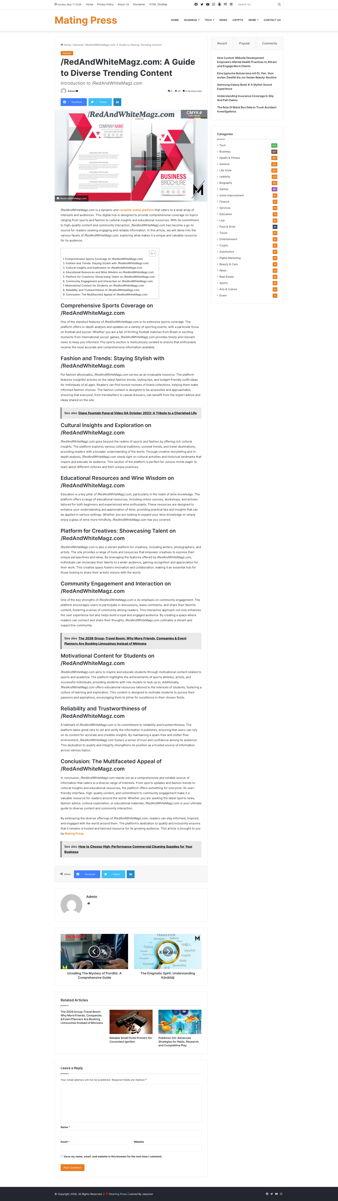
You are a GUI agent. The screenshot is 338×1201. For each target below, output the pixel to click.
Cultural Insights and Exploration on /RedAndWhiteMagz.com (104, 267)
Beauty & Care (228, 264)
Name (65, 1127)
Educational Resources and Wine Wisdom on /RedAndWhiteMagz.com (110, 272)
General (78, 44)
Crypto (238, 20)
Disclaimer (139, 4)
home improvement (231, 195)
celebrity (224, 176)
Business (190, 20)
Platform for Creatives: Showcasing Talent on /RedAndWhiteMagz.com (110, 276)
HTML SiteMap (158, 4)
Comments (269, 43)
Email (65, 1141)
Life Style (225, 170)
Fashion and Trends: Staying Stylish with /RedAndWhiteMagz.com (107, 263)
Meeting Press (118, 1194)
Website (139, 1141)
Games (223, 189)
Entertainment (228, 239)
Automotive (226, 251)
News (223, 20)
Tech (208, 20)
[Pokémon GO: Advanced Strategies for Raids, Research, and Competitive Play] (179, 1022)
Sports (223, 283)
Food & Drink (227, 226)
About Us (123, 4)
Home (89, 4)
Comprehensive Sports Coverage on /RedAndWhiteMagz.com (104, 258)
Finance (224, 201)
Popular (244, 43)
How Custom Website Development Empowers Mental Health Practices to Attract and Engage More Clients (247, 62)
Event (223, 295)
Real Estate (226, 276)
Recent (222, 43)
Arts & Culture (228, 289)
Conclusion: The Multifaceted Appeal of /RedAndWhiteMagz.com (106, 294)
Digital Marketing (230, 257)
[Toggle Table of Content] (150, 253)
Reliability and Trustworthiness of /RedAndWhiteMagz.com (102, 290)
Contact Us (272, 20)
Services (224, 207)
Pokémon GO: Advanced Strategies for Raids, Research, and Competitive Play (178, 1041)
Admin (71, 91)
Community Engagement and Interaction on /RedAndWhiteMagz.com (109, 281)
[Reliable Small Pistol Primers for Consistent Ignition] (131, 1022)
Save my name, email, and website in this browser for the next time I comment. (113, 1156)
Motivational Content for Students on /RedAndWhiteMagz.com (104, 285)
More (252, 20)
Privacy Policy (105, 4)
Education (225, 214)
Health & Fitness (229, 157)
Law (222, 220)
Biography (225, 182)
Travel (223, 232)
